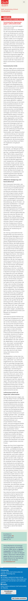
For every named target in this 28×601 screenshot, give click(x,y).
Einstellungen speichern (8, 592)
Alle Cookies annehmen (19, 598)
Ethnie (18, 216)
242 (13, 536)
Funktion (4, 584)
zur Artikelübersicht (9, 561)
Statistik (4, 575)
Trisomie (13, 312)
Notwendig (5, 570)
